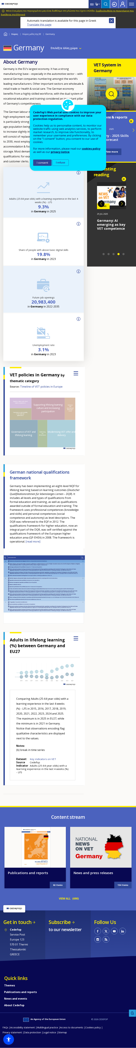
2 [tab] (108, 254)
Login (114, 4)
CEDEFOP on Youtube (114, 931)
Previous (101, 203)
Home (5, 34)
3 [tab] (113, 254)
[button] (8, 1039)
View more (111, 151)
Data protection (32, 1032)
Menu (131, 4)
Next (122, 203)
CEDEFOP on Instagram (97, 939)
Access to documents (71, 1027)
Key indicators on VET (43, 759)
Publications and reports (28, 873)
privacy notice (60, 152)
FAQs (5, 1027)
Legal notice (49, 1032)
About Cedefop (14, 1005)
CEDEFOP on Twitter (106, 931)
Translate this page (39, 24)
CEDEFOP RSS (106, 939)
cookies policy (91, 148)
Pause (131, 121)
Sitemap (62, 1032)
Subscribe (60, 922)
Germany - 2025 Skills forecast (111, 137)
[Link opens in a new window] (111, 106)
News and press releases (93, 873)
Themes (9, 985)
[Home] (10, 4)
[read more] (33, 541)
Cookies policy (93, 1027)
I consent (42, 162)
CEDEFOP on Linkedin (122, 931)
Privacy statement (12, 1032)
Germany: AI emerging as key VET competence (111, 224)
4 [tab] (118, 254)
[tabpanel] (111, 206)
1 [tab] (103, 254)
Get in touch (17, 922)
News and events (15, 998)
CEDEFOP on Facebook (97, 931)
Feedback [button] (132, 1013)
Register (123, 4)
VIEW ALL (65, 898)
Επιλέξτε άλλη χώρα (64, 48)
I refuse (60, 162)
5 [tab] (123, 254)
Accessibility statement (22, 1027)
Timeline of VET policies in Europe (41, 386)
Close (111, 20)
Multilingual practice (47, 1027)
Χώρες (14, 34)
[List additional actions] (98, 4)
